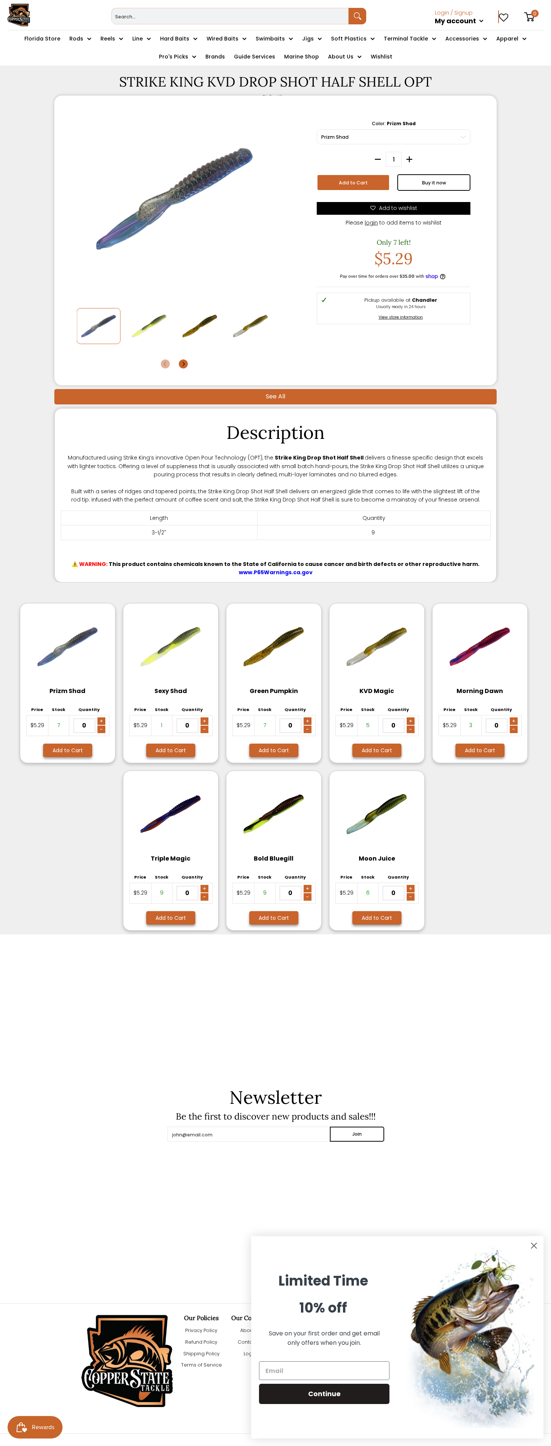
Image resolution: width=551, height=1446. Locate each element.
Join (357, 1134)
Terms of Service (201, 1365)
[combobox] (230, 16)
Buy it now (434, 183)
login (371, 222)
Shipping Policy (201, 1353)
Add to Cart (353, 183)
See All (275, 396)
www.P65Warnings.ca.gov (276, 572)
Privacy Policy (201, 1330)
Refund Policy (201, 1342)
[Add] (409, 159)
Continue (324, 1393)
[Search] (357, 16)
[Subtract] (378, 159)
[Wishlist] (503, 15)
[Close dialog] (534, 1245)
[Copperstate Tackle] (18, 15)
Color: (394, 123)
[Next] (183, 364)
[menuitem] (467, 29)
